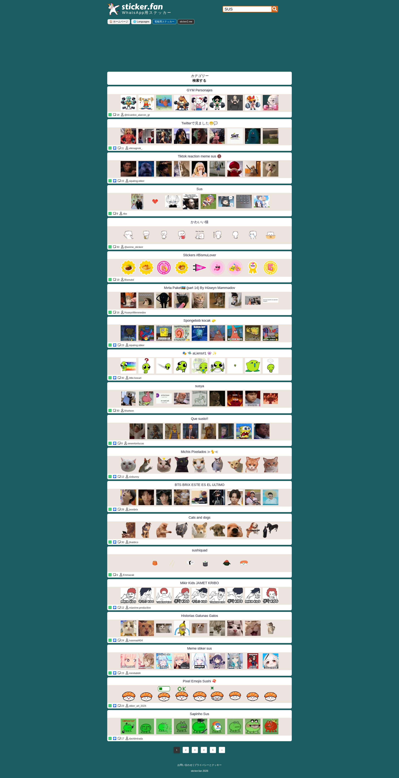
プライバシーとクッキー (208, 765)
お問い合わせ (184, 765)
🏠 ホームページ (118, 21)
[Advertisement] (199, 49)
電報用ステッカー (164, 21)
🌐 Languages (141, 21)
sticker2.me (186, 21)
